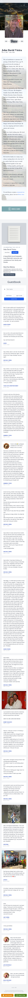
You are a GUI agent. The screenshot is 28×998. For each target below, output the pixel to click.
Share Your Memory (9, 274)
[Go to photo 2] (11, 708)
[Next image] (25, 700)
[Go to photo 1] (10, 708)
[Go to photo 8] (16, 708)
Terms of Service (18, 991)
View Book (7, 252)
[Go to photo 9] (17, 708)
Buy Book (15, 252)
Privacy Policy (10, 991)
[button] (14, 700)
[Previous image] (3, 700)
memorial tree (20, 192)
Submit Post (14, 299)
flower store (21, 194)
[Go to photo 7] (15, 708)
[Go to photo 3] (12, 708)
